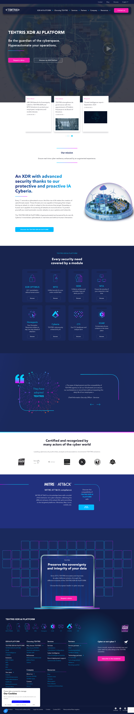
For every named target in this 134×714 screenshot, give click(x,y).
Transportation (10, 686)
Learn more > (31, 107)
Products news (51, 676)
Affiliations (71, 662)
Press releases (51, 683)
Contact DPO (56, 709)
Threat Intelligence (11, 652)
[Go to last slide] (92, 404)
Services (74, 10)
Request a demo (18, 60)
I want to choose (21, 705)
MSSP (70, 648)
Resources (104, 10)
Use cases (9, 672)
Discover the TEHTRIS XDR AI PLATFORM (34, 229)
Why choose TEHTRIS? (34, 645)
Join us (29, 686)
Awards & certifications (33, 650)
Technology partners (75, 655)
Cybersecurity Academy (54, 660)
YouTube (125, 710)
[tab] (66, 136)
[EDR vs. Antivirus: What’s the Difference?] (67, 117)
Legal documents (38, 709)
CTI (61, 631)
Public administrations (12, 679)
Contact (100, 2)
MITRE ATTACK (31, 660)
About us (30, 674)
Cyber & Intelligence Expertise (56, 655)
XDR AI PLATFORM (44, 10)
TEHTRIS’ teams (31, 678)
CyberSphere (51, 648)
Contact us (121, 10)
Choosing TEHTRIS (61, 10)
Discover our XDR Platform (48, 60)
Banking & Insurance (11, 684)
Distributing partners (74, 650)
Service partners (73, 645)
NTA (35, 631)
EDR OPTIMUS (9, 631)
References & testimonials (34, 657)
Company (93, 10)
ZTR (78, 631)
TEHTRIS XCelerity (73, 652)
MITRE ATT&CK (86, 507)
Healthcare (9, 682)
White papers (51, 681)
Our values (30, 684)
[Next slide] (99, 404)
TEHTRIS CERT (31, 652)
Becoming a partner (73, 665)
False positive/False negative (71, 709)
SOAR (52, 631)
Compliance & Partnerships (55, 686)
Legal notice (9, 709)
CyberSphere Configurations (55, 650)
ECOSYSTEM (72, 657)
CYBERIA (69, 631)
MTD (18, 631)
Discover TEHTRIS (31, 676)
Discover (32, 298)
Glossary (116, 2)
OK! (34, 705)
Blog (108, 2)
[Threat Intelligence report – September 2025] (38, 117)
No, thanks (8, 705)
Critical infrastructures (12, 677)
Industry (8, 675)
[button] (5, 711)
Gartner (29, 662)
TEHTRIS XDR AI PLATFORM (13, 648)
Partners (84, 10)
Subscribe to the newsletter (111, 659)
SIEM (27, 631)
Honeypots (44, 631)
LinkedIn (115, 710)
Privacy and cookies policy (22, 709)
